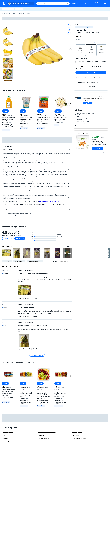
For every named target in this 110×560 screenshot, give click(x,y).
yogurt (5, 435)
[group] (83, 32)
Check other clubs (96, 66)
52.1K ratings (88, 32)
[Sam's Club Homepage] (3, 3)
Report (35, 298)
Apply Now (88, 103)
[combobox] (53, 3)
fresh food (41, 435)
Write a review (20, 238)
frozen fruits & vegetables (79, 438)
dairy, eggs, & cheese (43, 438)
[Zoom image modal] (68, 29)
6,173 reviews (18, 235)
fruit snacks (6, 442)
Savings (87, 3)
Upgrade (103, 61)
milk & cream (75, 435)
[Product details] (69, 149)
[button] (96, 3)
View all (69, 246)
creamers (5, 438)
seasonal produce (77, 432)
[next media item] (70, 48)
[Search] (67, 3)
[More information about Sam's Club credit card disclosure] (87, 100)
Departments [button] (7, 9)
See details (97, 78)
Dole (76, 24)
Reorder (76, 3)
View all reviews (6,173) (37, 355)
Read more (78, 126)
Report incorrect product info (56, 204)
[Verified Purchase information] (34, 270)
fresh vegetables (8, 432)
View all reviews (7, 238)
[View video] (68, 32)
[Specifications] (69, 209)
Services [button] (17, 9)
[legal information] (94, 42)
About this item (7, 146)
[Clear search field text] (63, 3)
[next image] (7, 82)
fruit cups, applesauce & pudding (47, 432)
